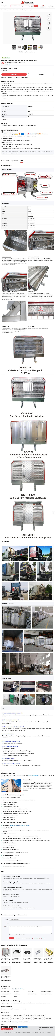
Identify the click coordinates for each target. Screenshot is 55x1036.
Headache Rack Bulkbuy (23, 1021)
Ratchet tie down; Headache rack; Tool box (19, 825)
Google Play (13, 1027)
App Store (5, 1027)
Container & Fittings (6, 1009)
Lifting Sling (16, 991)
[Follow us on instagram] (48, 1027)
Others (15, 996)
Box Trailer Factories (29, 1015)
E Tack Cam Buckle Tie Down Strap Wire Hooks (6, 978)
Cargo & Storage (16, 9)
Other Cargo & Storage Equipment (28, 9)
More (2, 1024)
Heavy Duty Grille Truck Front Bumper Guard (27, 960)
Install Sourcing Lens (7, 1029)
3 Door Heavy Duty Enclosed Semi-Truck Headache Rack (5, 960)
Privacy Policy (48, 1032)
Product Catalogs (20, 988)
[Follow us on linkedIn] (39, 1029)
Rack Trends (12, 1021)
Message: (7, 926)
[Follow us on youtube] (50, 1027)
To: (8, 923)
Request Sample (24, 77)
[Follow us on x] (46, 1027)
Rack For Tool (5, 1018)
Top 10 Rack (5, 1021)
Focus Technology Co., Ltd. (18, 1032)
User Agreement (35, 1032)
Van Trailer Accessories (6, 994)
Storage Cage (16, 1009)
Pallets (23, 1009)
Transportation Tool (40, 1015)
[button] (2, 2)
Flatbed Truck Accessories (46, 991)
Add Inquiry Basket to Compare (27, 52)
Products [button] (13, 6)
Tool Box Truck (48, 1018)
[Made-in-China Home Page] (27, 2)
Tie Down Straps (31, 991)
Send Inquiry (14, 74)
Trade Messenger (22, 1027)
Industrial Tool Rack (27, 1018)
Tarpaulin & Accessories (45, 994)
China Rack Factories (6, 1015)
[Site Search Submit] (36, 6)
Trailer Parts (16, 994)
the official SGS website (33, 775)
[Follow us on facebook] (44, 1027)
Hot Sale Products (5, 991)
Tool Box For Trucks (38, 1018)
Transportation (8, 9)
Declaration (42, 1032)
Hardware (3, 996)
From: (7, 919)
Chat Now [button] (41, 74)
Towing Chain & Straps (32, 994)
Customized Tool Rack (15, 1018)
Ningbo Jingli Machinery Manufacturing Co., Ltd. (15, 62)
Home (2, 9)
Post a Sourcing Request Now (39, 938)
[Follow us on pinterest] (52, 1027)
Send (11, 938)
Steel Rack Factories (18, 1015)
